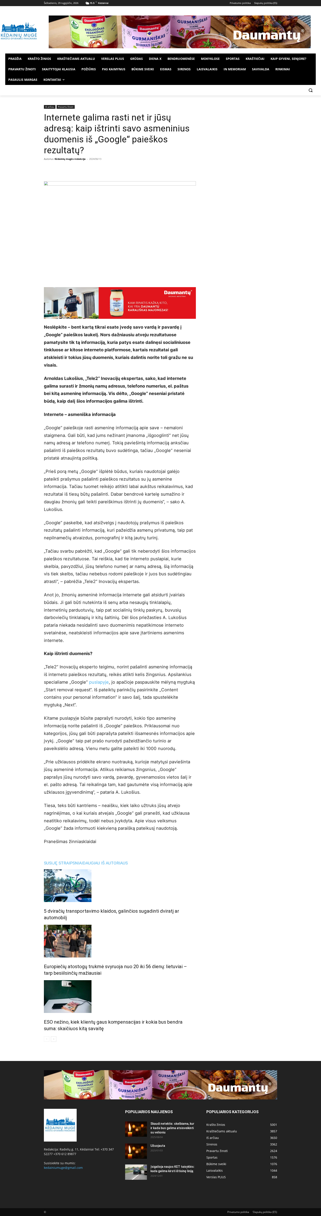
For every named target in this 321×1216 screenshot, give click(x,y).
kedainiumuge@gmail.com (63, 1168)
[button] (310, 90)
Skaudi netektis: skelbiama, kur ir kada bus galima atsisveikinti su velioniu (172, 1128)
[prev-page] (46, 1039)
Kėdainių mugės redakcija (70, 158)
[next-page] (53, 1039)
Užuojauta (157, 1145)
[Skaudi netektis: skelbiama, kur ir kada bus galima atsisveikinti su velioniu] (136, 1129)
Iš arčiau (49, 106)
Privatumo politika (238, 1212)
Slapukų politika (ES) (265, 1212)
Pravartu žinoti (65, 106)
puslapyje (99, 682)
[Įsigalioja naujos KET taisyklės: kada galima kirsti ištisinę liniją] (136, 1172)
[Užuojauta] (136, 1151)
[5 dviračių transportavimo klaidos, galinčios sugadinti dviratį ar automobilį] (120, 885)
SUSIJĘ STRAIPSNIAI (63, 863)
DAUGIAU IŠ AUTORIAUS (105, 863)
